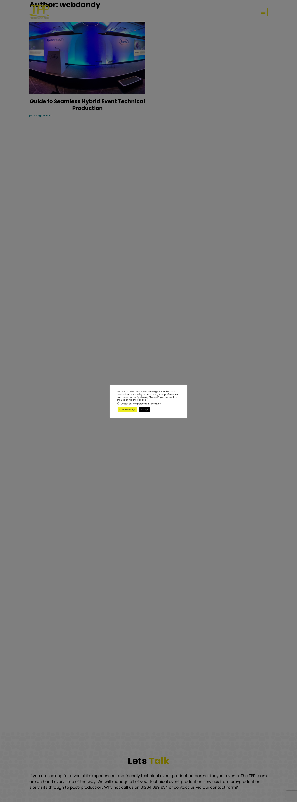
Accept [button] (144, 409)
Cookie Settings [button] (127, 409)
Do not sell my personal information (141, 403)
